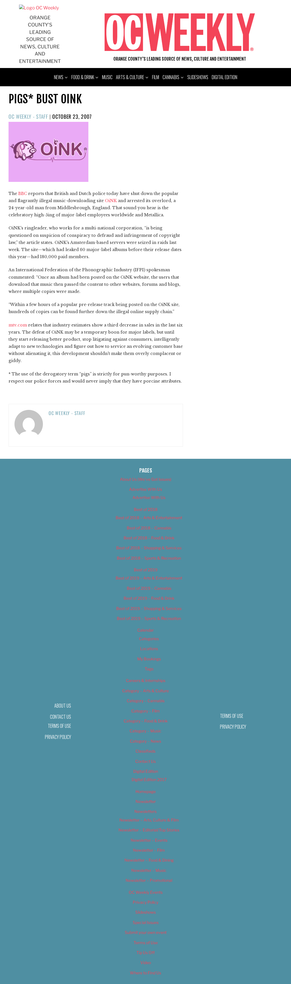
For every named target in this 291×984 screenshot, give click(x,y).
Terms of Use (59, 725)
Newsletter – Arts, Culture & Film (149, 819)
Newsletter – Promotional (149, 880)
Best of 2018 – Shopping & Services (149, 547)
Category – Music (145, 730)
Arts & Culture (130, 77)
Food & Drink (82, 77)
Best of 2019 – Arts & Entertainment (149, 578)
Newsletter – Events (149, 840)
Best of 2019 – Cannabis (149, 588)
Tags (149, 668)
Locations (149, 648)
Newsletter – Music (149, 870)
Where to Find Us (145, 972)
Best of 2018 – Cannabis (149, 527)
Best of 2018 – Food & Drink (149, 537)
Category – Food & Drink (146, 720)
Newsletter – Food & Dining (149, 860)
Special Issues (146, 922)
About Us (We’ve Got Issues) (145, 479)
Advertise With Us (145, 489)
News (58, 77)
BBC (22, 193)
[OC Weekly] (39, 8)
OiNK (111, 200)
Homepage (146, 791)
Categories (149, 638)
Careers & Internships (145, 680)
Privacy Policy (58, 737)
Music (107, 77)
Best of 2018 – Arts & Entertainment (149, 517)
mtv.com (18, 325)
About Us (62, 705)
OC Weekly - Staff (28, 116)
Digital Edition (224, 77)
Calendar (145, 630)
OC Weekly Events (146, 892)
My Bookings (149, 658)
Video (145, 962)
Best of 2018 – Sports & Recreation (149, 558)
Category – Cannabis (146, 700)
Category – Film (145, 710)
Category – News (145, 741)
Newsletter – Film (149, 850)
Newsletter (146, 801)
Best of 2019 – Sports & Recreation (149, 618)
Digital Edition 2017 (149, 779)
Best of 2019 (145, 569)
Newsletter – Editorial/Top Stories (149, 829)
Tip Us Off (145, 952)
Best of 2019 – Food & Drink (149, 598)
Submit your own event (146, 932)
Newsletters (145, 811)
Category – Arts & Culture (145, 690)
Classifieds (145, 751)
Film (155, 77)
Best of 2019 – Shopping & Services (149, 608)
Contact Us (145, 761)
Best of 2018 (145, 509)
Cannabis (171, 77)
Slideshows (197, 77)
